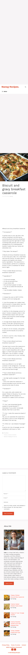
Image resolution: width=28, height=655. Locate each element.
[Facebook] (15, 650)
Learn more (9, 583)
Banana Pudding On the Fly (10, 436)
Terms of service (15, 645)
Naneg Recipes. (10, 86)
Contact (24, 645)
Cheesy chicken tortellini (10, 434)
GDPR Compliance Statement (14, 647)
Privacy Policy (5, 645)
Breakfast (6, 433)
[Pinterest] (12, 650)
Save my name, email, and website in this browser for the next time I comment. (14, 507)
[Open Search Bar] (25, 86)
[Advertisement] (14, 14)
